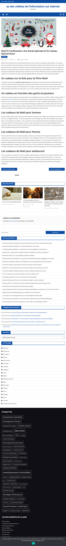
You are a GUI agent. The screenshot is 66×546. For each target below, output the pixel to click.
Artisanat (5, 348)
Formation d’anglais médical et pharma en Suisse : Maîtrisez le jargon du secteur (24, 271)
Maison (5, 376)
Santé (4, 391)
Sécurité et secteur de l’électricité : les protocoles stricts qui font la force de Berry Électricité (27, 243)
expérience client (18, 450)
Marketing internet (8, 379)
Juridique (5, 366)
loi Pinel (5, 477)
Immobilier (6, 363)
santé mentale (17, 487)
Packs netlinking (6, 528)
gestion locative (18, 461)
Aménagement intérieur (12, 421)
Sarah (13, 59)
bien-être (20, 430)
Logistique (6, 369)
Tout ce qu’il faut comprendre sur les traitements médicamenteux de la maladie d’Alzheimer (28, 298)
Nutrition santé (11, 480)
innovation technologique (19, 464)
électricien (26, 510)
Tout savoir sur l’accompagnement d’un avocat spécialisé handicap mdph (22, 295)
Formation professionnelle (10, 453)
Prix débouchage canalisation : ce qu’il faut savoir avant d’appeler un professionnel (25, 249)
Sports (5, 397)
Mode (4, 382)
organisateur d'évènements (10, 484)
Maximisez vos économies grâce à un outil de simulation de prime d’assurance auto (25, 268)
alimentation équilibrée (12, 417)
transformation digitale (16, 502)
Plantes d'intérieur (7, 487)
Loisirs (4, 372)
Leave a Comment (23, 59)
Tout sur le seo (6, 532)
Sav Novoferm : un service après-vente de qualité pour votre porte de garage (32, 318)
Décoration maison (19, 446)
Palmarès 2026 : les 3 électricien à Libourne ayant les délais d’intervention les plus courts (26, 283)
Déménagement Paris (8, 526)
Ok (33, 543)
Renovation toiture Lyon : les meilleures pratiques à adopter (19, 255)
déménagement (7, 450)
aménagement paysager (9, 426)
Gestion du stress (10, 457)
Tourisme (5, 400)
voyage (5, 510)
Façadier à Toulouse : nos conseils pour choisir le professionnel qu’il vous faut (53, 203)
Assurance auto (7, 431)
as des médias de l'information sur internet (33, 6)
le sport (10, 99)
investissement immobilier (17, 472)
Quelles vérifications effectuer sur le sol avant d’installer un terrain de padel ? (23, 280)
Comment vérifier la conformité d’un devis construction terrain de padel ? (22, 264)
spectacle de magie (8, 490)
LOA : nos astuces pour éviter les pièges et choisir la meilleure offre (21, 274)
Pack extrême (6, 521)
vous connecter (14, 221)
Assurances (6, 351)
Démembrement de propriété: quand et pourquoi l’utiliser (18, 286)
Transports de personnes (10, 403)
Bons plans (6, 354)
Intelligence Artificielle (9, 468)
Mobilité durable (26, 477)
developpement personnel (13, 443)
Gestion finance (23, 457)
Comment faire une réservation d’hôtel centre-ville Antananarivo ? (29, 312)
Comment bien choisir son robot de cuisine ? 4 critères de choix (28, 321)
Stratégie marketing (9, 499)
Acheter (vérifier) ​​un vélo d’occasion (57, 169)
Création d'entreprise (8, 439)
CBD (17, 435)
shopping (5, 394)
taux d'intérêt (20, 499)
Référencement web (7, 530)
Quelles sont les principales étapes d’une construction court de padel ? (21, 292)
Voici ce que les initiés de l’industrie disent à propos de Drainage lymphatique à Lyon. (10, 169)
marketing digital (15, 477)
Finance (5, 357)
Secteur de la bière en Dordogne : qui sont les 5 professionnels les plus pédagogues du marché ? (28, 258)
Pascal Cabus (26, 206)
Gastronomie (6, 360)
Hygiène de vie (7, 464)
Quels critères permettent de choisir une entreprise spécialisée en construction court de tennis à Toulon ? (31, 289)
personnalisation (23, 484)
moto (4, 480)
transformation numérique (15, 506)
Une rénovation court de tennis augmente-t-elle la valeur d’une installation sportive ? (25, 301)
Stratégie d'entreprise (12, 495)
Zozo (14, 204)
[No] (64, 541)
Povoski (57, 208)
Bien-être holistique (8, 435)
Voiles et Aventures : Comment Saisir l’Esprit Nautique (25, 315)
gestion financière (7, 461)
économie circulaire (15, 510)
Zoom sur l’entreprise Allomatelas (11, 202)
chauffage (23, 435)
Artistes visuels (24, 426)
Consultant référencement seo (10, 523)
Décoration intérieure (7, 446)
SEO (24, 487)
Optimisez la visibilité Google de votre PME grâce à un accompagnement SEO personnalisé (27, 261)
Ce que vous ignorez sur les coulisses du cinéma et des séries (32, 201)
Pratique (4, 56)
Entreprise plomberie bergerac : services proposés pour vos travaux (21, 246)
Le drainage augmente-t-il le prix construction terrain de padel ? (20, 277)
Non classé (6, 385)
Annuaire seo (5, 534)
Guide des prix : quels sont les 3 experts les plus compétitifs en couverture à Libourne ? (26, 252)
